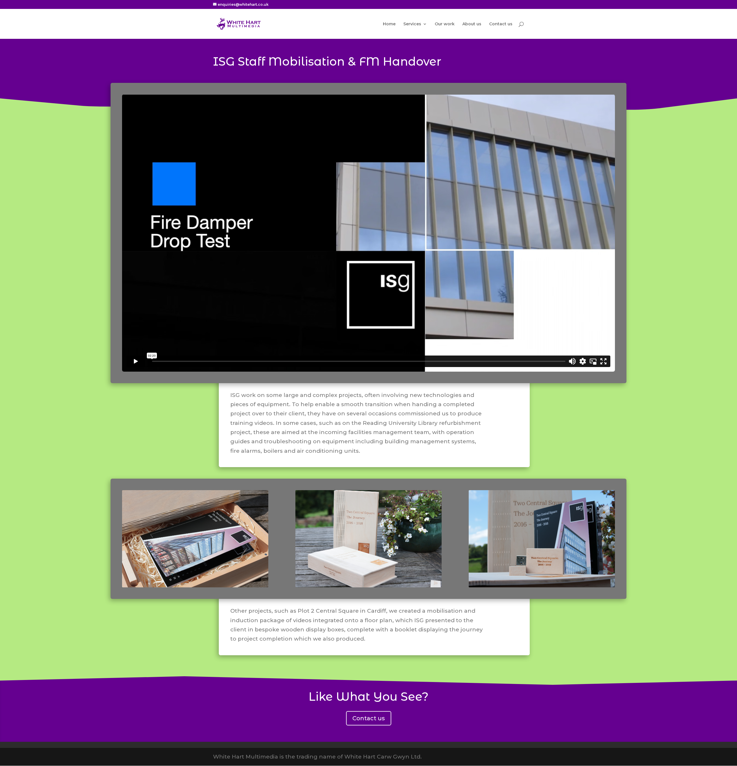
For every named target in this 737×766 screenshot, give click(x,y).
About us (471, 24)
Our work (445, 24)
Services (412, 24)
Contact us (500, 24)
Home (389, 24)
